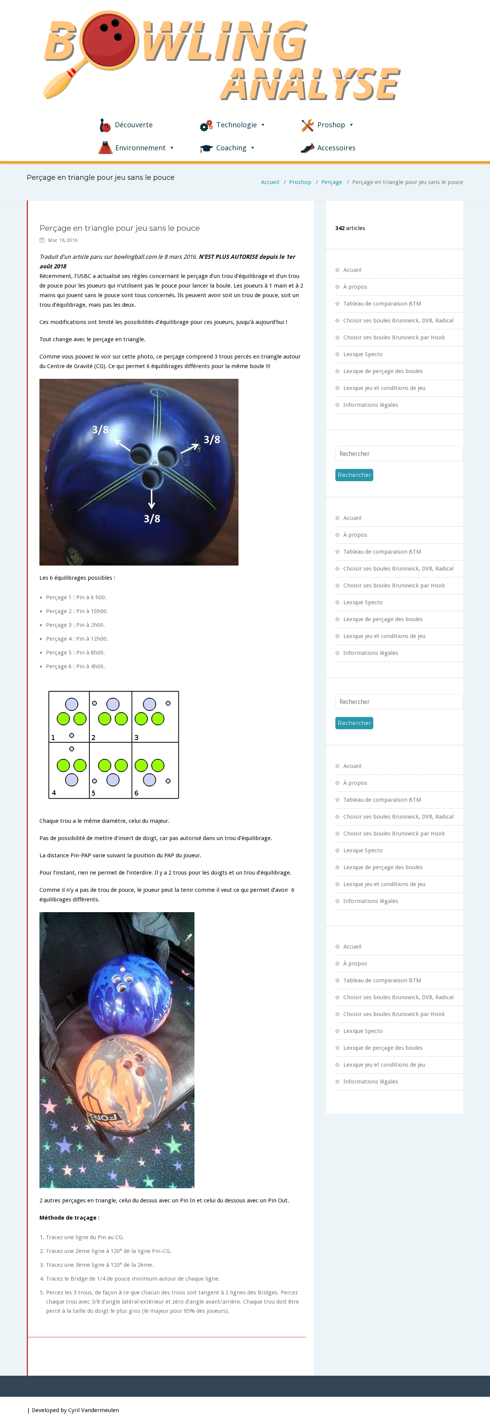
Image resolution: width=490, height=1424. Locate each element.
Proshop (331, 124)
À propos (355, 286)
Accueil (270, 182)
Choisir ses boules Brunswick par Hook (394, 337)
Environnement (140, 147)
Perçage (331, 182)
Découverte (134, 124)
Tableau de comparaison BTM (382, 303)
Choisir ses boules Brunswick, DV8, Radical (398, 320)
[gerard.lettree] (27, 225)
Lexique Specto (363, 354)
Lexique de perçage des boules (383, 371)
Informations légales (370, 404)
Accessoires (336, 147)
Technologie (236, 124)
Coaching (231, 147)
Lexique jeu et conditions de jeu (384, 388)
